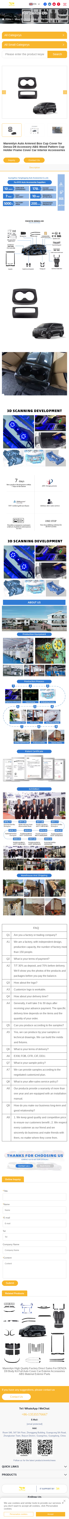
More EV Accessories (26, 19)
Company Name (11, 1244)
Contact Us (34, 160)
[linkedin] (49, 4)
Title (5, 1191)
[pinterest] (58, 4)
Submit (10, 1283)
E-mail (6, 1217)
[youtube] (54, 4)
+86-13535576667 (34, 1414)
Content (7, 1257)
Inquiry (11, 160)
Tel (4, 1231)
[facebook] (45, 4)
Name (6, 1204)
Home (8, 19)
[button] (4, 92)
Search (57, 54)
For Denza (46, 19)
